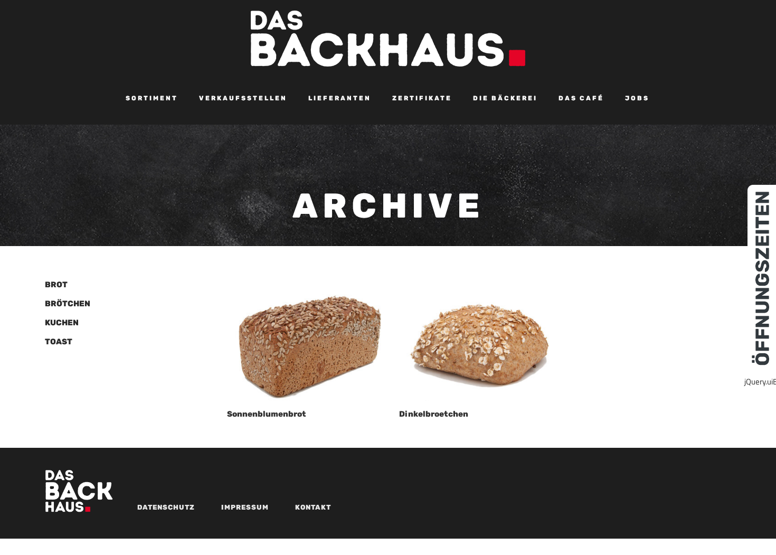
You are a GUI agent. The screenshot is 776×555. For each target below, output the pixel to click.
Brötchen (67, 303)
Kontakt (313, 507)
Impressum (245, 507)
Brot (56, 284)
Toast (58, 341)
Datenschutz (166, 507)
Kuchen (62, 322)
